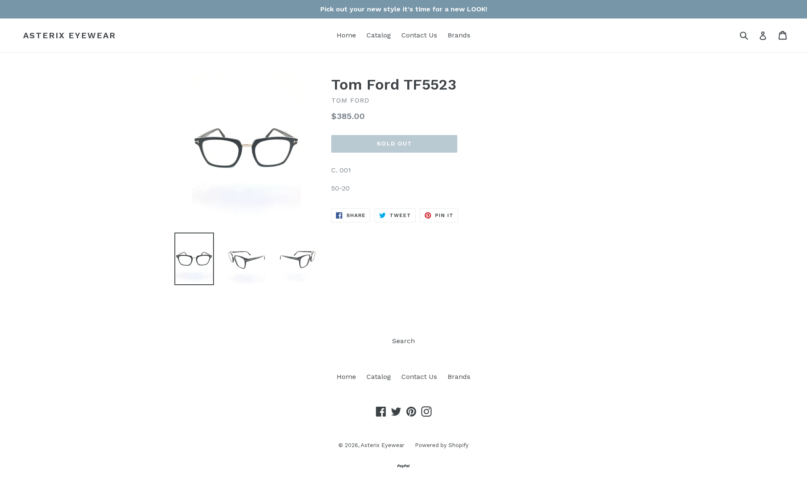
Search (403, 341)
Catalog (379, 35)
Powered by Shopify (442, 445)
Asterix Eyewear (69, 35)
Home (346, 35)
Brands (459, 35)
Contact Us (419, 35)
